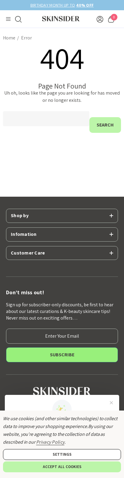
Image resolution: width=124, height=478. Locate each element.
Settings (62, 454)
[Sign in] (100, 19)
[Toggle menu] (8, 19)
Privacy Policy (50, 442)
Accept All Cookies (62, 466)
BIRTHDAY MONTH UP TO (62, 5)
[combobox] (46, 118)
